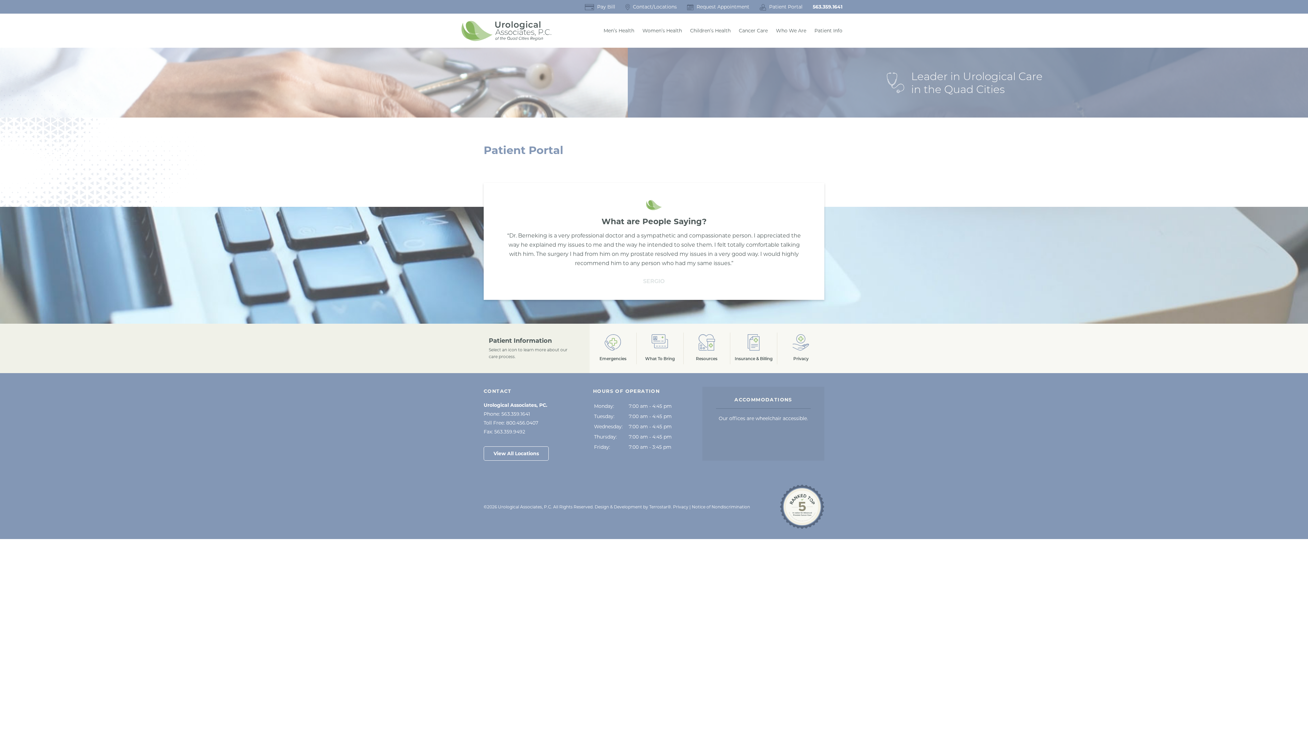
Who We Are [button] (791, 31)
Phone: (507, 414)
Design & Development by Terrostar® (633, 506)
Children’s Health (710, 31)
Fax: (504, 432)
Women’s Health (662, 31)
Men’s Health (619, 31)
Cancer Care (753, 31)
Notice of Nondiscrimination (721, 506)
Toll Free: (511, 423)
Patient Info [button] (828, 31)
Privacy (680, 506)
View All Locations (516, 453)
